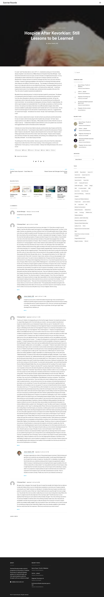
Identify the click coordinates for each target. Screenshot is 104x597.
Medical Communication (80, 207)
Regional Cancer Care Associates (82, 228)
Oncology (81, 212)
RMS (76, 231)
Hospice (76, 196)
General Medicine (50, 28)
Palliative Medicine (79, 215)
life (75, 204)
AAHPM (76, 172)
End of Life (41, 28)
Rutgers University (79, 241)
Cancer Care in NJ (86, 174)
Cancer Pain (86, 180)
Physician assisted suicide (80, 220)
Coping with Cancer (83, 182)
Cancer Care (77, 174)
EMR (89, 188)
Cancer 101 (90, 172)
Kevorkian (25, 156)
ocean (76, 212)
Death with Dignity (79, 185)
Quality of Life (78, 225)
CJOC (76, 182)
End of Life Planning (79, 193)
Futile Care (87, 193)
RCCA (84, 225)
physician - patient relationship (81, 217)
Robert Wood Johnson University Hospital (82, 234)
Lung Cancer (81, 204)
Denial (86, 185)
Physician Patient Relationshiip (81, 223)
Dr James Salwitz (82, 188)
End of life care (85, 191)
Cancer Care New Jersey (80, 177)
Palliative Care (89, 212)
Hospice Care (19, 156)
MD (86, 204)
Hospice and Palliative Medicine (82, 199)
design (91, 185)
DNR (76, 188)
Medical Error (88, 209)
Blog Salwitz (83, 172)
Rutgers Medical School (80, 238)
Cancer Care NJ (78, 180)
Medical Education (79, 209)
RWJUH (86, 241)
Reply (18, 217)
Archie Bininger (21, 211)
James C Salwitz (86, 201)
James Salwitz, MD (53, 43)
